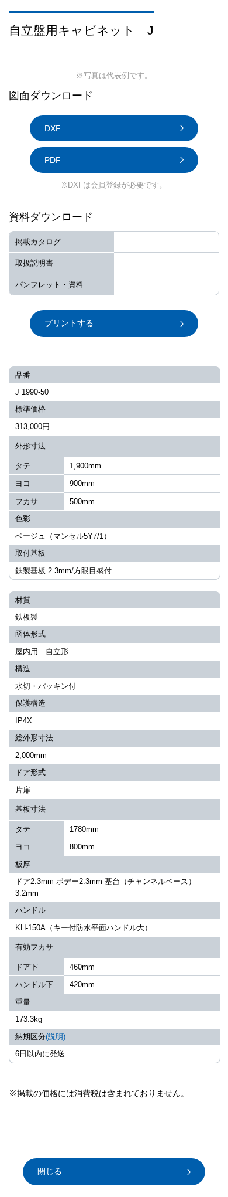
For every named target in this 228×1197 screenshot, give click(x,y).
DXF (52, 128)
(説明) (55, 1036)
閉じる (49, 1171)
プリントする (69, 323)
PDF (52, 160)
